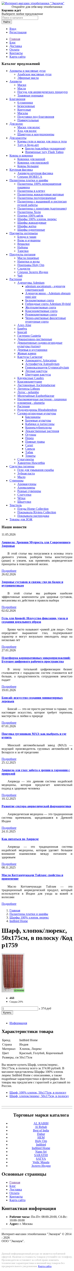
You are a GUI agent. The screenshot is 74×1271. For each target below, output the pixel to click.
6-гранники (25, 102)
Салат (29, 445)
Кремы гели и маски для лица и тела (42, 141)
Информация (18, 1023)
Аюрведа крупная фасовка (35, 173)
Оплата (14, 49)
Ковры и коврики (21, 155)
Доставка (15, 46)
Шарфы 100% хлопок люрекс (37, 219)
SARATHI (41, 1155)
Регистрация (17, 32)
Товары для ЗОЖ (20, 519)
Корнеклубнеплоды (38, 427)
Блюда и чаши (26, 236)
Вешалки (23, 243)
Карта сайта (17, 56)
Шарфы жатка (26, 226)
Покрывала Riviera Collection (36, 512)
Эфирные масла (28, 77)
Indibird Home (18, 921)
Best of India (41, 1130)
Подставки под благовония (35, 116)
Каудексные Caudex (30, 378)
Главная (14, 39)
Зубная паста (26, 473)
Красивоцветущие (29, 381)
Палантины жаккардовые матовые (40, 194)
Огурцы (30, 434)
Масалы (22, 113)
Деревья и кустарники (32, 349)
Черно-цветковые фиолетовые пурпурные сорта (45, 319)
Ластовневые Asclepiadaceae (36, 385)
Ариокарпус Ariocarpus (40, 360)
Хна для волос (27, 130)
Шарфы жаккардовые (31, 222)
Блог (12, 42)
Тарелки (23, 251)
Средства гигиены (21, 466)
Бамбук (22, 328)
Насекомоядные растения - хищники (42, 399)
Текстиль (15, 505)
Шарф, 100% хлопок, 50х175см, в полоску (37, 1092)
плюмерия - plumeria (31, 402)
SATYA (41, 1158)
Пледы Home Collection (33, 508)
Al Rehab (41, 1127)
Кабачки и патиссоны (39, 424)
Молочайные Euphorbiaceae (35, 395)
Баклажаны (32, 417)
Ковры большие (28, 166)
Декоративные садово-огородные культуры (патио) (39, 344)
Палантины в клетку (31, 191)
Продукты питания (22, 254)
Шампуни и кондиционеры (35, 134)
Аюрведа (15, 81)
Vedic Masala (41, 1162)
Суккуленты (25, 459)
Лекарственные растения (42, 431)
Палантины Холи (29, 212)
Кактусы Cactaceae (29, 357)
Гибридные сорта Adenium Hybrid (48, 304)
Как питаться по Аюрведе (20, 839)
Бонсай (22, 332)
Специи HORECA (29, 176)
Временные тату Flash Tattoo (44, 152)
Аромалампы (26, 487)
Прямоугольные (28, 120)
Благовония (17, 99)
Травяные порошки (30, 95)
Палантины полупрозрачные (36, 198)
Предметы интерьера (23, 233)
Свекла (30, 448)
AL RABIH (41, 1123)
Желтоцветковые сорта (40, 307)
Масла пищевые (28, 258)
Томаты (30, 455)
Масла (21, 88)
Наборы (22, 247)
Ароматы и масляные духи (27, 70)
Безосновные (26, 106)
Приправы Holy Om (30, 265)
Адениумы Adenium (30, 282)
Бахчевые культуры (38, 420)
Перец (29, 438)
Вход (12, 28)
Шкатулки (24, 501)
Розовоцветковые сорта (41, 314)
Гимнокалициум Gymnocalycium (47, 367)
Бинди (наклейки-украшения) (45, 148)
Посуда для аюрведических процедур (42, 92)
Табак (29, 452)
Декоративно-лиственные (34, 339)
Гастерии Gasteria (29, 335)
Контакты (16, 53)
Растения (15, 279)
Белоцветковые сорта (39, 300)
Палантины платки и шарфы (28, 180)
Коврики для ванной (31, 159)
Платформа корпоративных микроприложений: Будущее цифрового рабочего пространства (36, 659)
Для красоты (17, 138)
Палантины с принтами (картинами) (42, 208)
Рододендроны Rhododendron (37, 410)
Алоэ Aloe (24, 325)
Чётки (21, 498)
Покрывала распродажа (33, 515)
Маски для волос (28, 127)
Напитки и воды (28, 261)
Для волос (16, 123)
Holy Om (41, 1141)
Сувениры (16, 480)
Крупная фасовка (21, 169)
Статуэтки (24, 494)
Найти (6, 21)
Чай (19, 275)
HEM (41, 1137)
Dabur (41, 1134)
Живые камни (26, 353)
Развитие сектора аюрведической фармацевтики (36, 806)
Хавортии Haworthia (31, 462)
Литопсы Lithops (28, 388)
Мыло (21, 477)
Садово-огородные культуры (36, 413)
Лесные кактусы (36, 371)
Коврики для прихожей (33, 162)
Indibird (41, 1144)
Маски (21, 85)
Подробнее (9, 570)
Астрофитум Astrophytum (42, 364)
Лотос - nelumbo (28, 392)
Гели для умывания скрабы (35, 470)
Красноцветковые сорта (41, 311)
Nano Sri (41, 1151)
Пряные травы (35, 441)
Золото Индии (41, 1165)
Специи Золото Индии (32, 272)
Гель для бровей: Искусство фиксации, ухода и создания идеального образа (35, 620)
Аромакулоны (26, 484)
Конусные (24, 109)
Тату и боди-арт (28, 145)
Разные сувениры (29, 491)
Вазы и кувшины (28, 240)
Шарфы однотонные (31, 229)
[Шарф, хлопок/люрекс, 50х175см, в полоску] (13, 991)
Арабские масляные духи (34, 74)
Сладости (23, 268)
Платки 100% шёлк (30, 215)
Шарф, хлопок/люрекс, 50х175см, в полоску (39, 1096)
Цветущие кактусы (38, 374)
